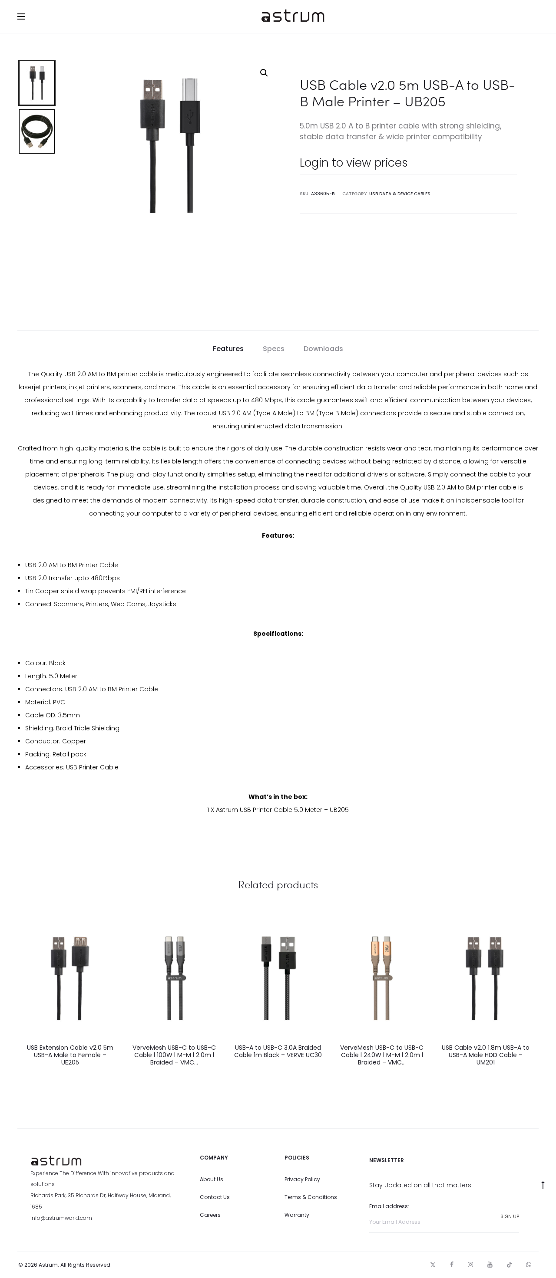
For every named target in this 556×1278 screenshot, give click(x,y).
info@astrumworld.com (61, 1218)
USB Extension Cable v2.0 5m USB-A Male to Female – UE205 (70, 1055)
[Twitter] (433, 1265)
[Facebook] (451, 1265)
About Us (211, 1179)
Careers (210, 1215)
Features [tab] (228, 349)
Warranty (297, 1215)
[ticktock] (509, 1265)
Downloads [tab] (323, 349)
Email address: (389, 1206)
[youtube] (490, 1265)
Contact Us (215, 1197)
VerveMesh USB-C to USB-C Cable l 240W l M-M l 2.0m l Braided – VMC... (382, 1055)
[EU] (174, 978)
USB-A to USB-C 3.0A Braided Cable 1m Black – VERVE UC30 (278, 1051)
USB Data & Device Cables (399, 194)
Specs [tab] (274, 349)
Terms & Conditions (311, 1197)
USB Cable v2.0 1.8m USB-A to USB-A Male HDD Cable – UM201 (486, 1055)
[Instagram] (470, 1265)
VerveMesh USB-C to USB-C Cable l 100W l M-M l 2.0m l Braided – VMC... (174, 1055)
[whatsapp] (528, 1265)
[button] (264, 73)
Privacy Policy (302, 1179)
